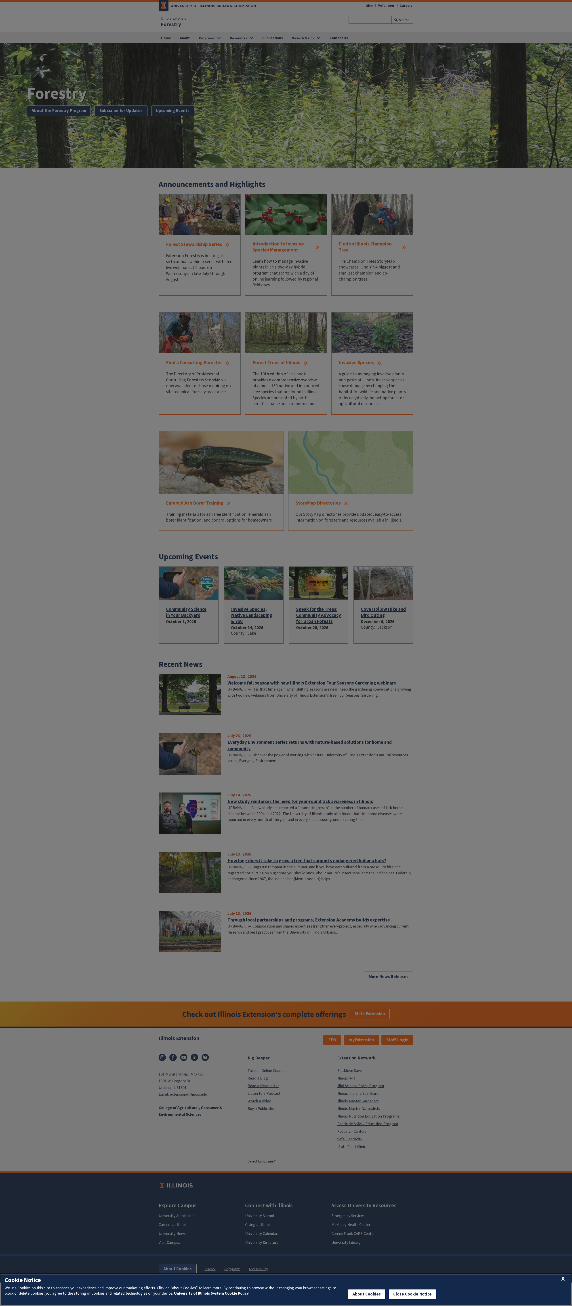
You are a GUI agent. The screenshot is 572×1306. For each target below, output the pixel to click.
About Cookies (367, 1294)
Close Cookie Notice (412, 1294)
